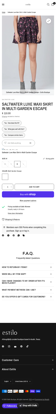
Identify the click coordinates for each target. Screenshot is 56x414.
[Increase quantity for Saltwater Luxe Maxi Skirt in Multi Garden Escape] (11, 187)
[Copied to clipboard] (24, 235)
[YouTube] (17, 347)
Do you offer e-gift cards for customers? (23, 296)
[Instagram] (11, 346)
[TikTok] (29, 346)
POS (30, 399)
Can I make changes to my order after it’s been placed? (23, 281)
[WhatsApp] (19, 235)
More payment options (28, 200)
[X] (8, 235)
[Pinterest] (14, 235)
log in (26, 230)
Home (3, 12)
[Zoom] (48, 21)
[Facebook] (3, 235)
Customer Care (10, 360)
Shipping (4, 116)
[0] (52, 4)
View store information (15, 213)
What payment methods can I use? (19, 289)
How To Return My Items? (14, 267)
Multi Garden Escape (5, 177)
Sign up (18, 230)
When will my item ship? (14, 274)
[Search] (48, 4)
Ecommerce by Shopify (42, 399)
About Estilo (9, 369)
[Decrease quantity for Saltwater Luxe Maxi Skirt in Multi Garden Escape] (4, 187)
